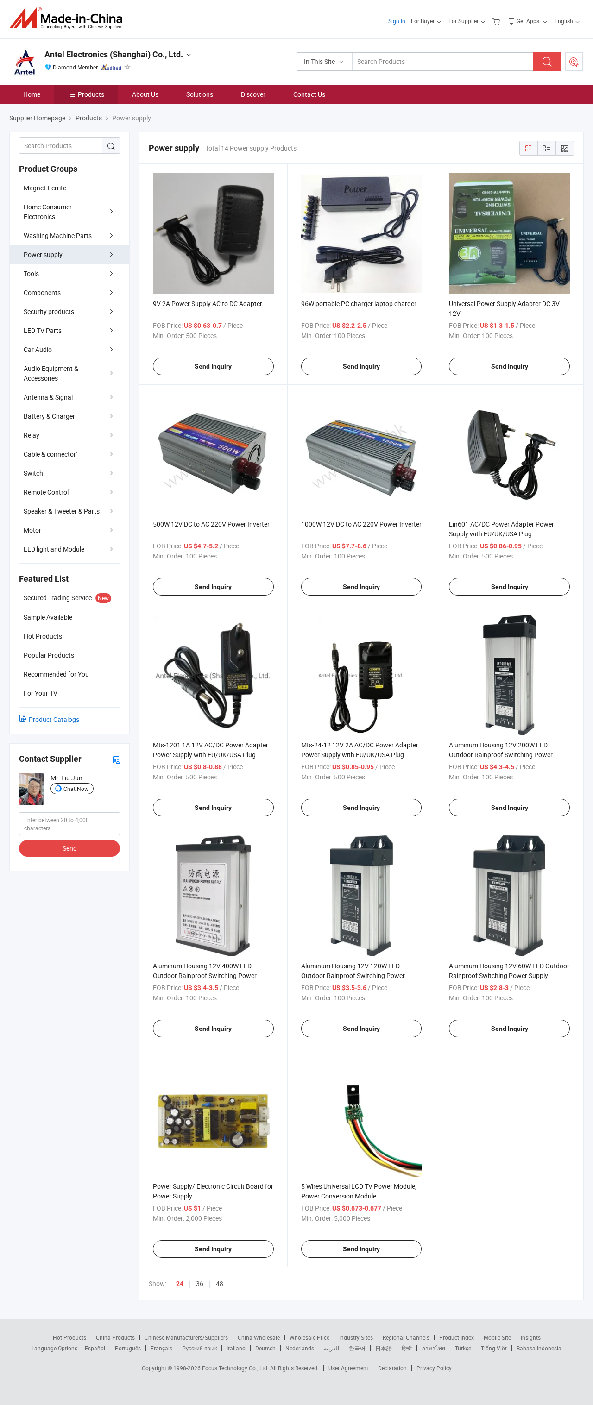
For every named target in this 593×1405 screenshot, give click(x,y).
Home (31, 94)
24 (179, 1283)
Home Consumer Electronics (48, 211)
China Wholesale (259, 1337)
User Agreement (348, 1368)
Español (95, 1348)
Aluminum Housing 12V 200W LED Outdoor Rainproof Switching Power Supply (501, 754)
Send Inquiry (213, 366)
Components (42, 292)
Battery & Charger (49, 416)
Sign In (396, 21)
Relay (31, 435)
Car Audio (38, 349)
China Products (115, 1337)
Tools (31, 273)
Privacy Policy (434, 1368)
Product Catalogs (54, 719)
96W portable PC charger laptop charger (358, 303)
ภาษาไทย (433, 1348)
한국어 (357, 1348)
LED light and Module (54, 549)
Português (128, 1348)
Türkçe (463, 1348)
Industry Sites (356, 1337)
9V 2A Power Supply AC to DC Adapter (207, 303)
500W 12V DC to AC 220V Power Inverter (211, 524)
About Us (145, 94)
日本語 (383, 1348)
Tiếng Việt (494, 1348)
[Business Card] (116, 759)
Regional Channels (406, 1337)
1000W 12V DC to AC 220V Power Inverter (361, 524)
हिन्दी (407, 1348)
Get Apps (528, 21)
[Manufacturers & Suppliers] (68, 18)
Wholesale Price (309, 1337)
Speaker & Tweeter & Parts (62, 511)
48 (219, 1283)
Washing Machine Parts (58, 235)
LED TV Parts (43, 330)
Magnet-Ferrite (45, 187)
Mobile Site (497, 1337)
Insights (531, 1337)
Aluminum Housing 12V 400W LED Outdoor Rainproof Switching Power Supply (205, 975)
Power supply (43, 254)
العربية (331, 1348)
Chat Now (75, 788)
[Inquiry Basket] (497, 21)
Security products (49, 311)
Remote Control (46, 492)
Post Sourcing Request (574, 61)
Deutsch (265, 1348)
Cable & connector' (50, 454)
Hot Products (69, 1337)
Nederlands (299, 1348)
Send (70, 848)
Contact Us (309, 94)
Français (161, 1348)
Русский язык (199, 1348)
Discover (253, 94)
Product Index (456, 1337)
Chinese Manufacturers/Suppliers (186, 1337)
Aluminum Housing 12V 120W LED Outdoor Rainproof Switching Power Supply (353, 975)
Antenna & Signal (48, 397)
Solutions (199, 94)
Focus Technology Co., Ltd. (236, 1368)
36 (199, 1283)
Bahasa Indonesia (539, 1348)
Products (91, 94)
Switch (33, 473)
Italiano (236, 1348)
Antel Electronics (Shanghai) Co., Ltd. (113, 54)
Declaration (392, 1368)
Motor (32, 530)
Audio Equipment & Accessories (51, 373)
